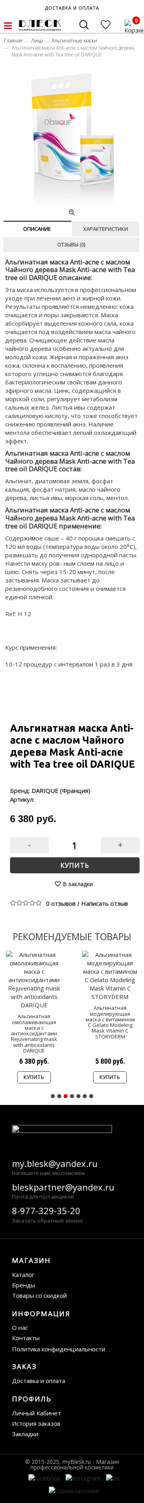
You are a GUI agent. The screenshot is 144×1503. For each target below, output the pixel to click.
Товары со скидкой (39, 1295)
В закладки (78, 884)
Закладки (25, 1434)
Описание (37, 228)
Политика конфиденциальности (58, 1349)
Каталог (23, 1275)
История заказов (36, 1423)
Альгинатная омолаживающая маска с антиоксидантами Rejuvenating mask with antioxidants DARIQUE (34, 1033)
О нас (20, 1327)
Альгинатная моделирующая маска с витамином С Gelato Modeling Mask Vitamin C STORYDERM (110, 1022)
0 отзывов (61, 903)
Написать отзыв (104, 903)
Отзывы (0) (71, 244)
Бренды (23, 1285)
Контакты (26, 1338)
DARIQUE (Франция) (61, 791)
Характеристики (105, 228)
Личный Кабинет (36, 1413)
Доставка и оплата (38, 1381)
